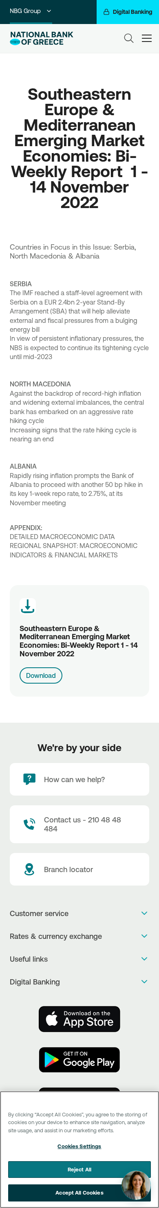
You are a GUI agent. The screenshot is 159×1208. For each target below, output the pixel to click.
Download (41, 675)
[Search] (128, 38)
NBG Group (25, 10)
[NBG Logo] (42, 38)
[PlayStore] (79, 1060)
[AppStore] (79, 1019)
